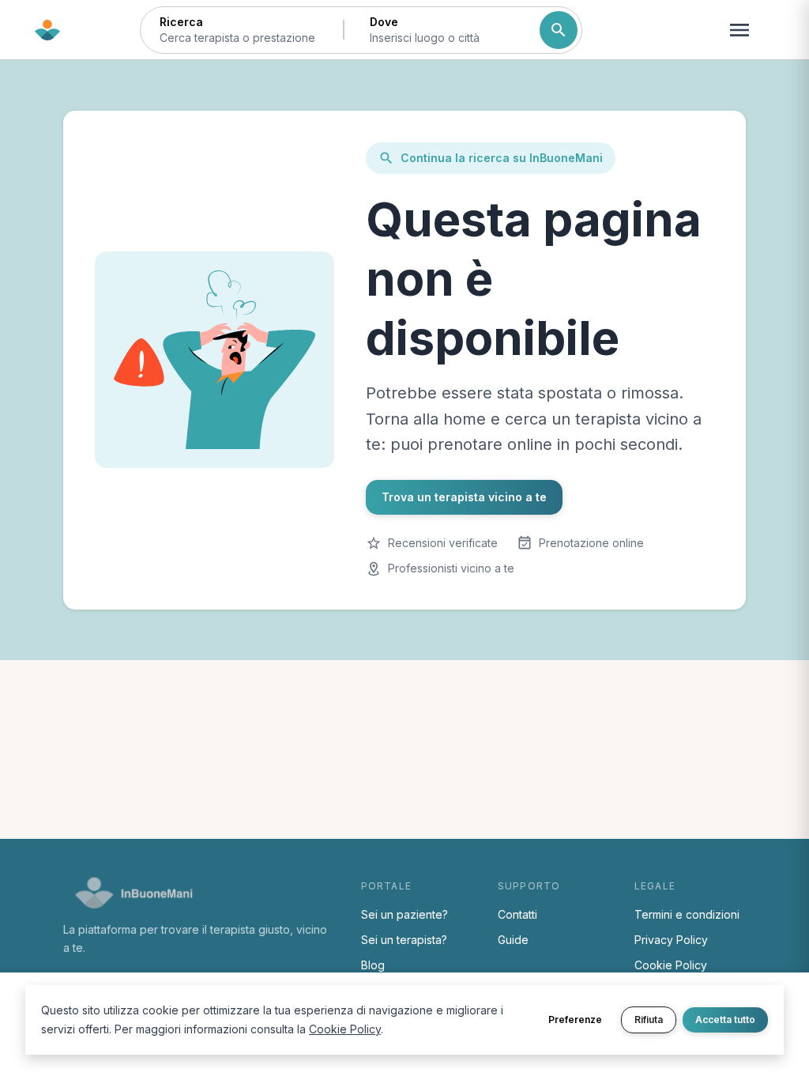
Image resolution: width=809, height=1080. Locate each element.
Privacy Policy (671, 939)
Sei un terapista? (404, 939)
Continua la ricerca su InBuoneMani (502, 157)
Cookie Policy (670, 965)
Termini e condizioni (686, 914)
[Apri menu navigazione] (739, 30)
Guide (513, 939)
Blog (373, 965)
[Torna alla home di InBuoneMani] (47, 30)
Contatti (517, 914)
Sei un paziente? (404, 914)
